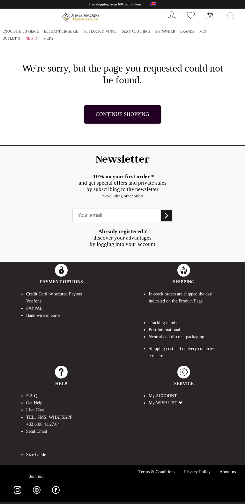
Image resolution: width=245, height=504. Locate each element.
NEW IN (32, 38)
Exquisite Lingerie (21, 31)
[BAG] (209, 22)
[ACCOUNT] (171, 20)
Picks (48, 38)
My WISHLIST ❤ (165, 403)
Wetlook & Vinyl (100, 31)
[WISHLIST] (190, 20)
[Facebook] (55, 495)
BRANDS (187, 31)
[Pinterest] (36, 495)
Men (203, 31)
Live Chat (35, 410)
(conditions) (134, 4)
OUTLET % (11, 38)
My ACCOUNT (163, 395)
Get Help (34, 403)
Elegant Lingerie (61, 31)
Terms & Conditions (156, 472)
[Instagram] (17, 495)
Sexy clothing (136, 31)
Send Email (36, 431)
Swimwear (165, 31)
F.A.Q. (32, 395)
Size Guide (36, 454)
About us (227, 472)
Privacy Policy (197, 472)
